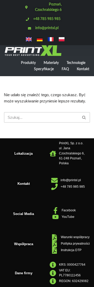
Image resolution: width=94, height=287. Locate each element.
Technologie (76, 63)
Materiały (51, 63)
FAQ (65, 69)
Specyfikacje (44, 69)
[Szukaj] (84, 117)
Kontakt (83, 69)
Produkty (28, 63)
